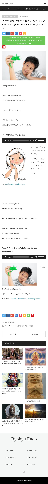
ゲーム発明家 (32, 457)
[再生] (5, 140)
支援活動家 (9, 464)
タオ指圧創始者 (10, 457)
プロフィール (9, 450)
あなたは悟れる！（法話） (33, 401)
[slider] (41, 140)
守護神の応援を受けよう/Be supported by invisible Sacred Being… (11, 391)
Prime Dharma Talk (10, 16)
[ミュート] (36, 140)
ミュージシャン (32, 450)
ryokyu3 (12, 322)
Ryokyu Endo (7, 3)
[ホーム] (3, 7)
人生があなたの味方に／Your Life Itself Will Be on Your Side (11, 362)
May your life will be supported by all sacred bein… (34, 421)
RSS (24, 471)
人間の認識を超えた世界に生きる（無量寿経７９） (35, 368)
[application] (24, 140)
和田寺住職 (31, 464)
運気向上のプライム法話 (25, 326)
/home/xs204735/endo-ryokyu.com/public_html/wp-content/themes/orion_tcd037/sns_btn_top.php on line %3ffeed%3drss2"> (24, 40)
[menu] (44, 3)
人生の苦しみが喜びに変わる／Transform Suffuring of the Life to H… (12, 423)
